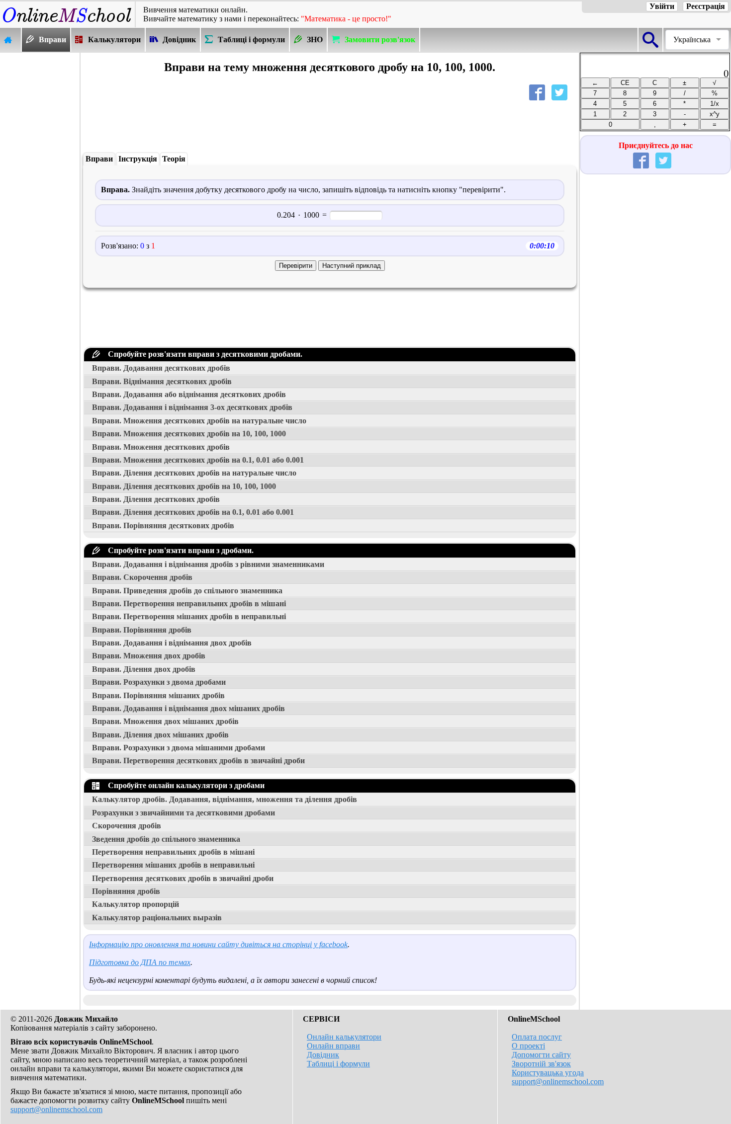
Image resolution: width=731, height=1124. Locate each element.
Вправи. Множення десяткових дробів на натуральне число (199, 420)
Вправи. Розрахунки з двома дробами (159, 682)
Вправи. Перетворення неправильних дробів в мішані (189, 603)
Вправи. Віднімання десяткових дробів (162, 381)
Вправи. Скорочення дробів (142, 577)
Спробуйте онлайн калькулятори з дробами (184, 785)
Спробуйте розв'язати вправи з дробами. (179, 550)
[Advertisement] (40, 202)
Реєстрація (705, 6)
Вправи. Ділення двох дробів (143, 669)
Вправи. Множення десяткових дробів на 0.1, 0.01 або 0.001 (198, 460)
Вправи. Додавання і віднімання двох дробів (172, 643)
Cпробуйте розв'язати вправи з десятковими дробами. (203, 354)
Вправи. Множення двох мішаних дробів (165, 721)
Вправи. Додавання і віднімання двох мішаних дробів (188, 708)
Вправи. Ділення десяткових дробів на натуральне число (194, 473)
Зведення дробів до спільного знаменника (166, 839)
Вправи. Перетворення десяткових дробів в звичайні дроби (198, 760)
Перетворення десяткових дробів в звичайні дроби (183, 878)
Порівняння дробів (126, 891)
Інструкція (137, 159)
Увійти (661, 6)
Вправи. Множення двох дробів (148, 655)
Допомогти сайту (541, 1054)
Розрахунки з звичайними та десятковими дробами (183, 812)
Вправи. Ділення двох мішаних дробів (160, 734)
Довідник (323, 1054)
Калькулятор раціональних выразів (157, 917)
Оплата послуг (537, 1037)
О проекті (528, 1046)
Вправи (99, 159)
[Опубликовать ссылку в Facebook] (539, 94)
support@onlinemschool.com (56, 1109)
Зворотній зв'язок (541, 1063)
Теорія (173, 159)
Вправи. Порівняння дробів (141, 630)
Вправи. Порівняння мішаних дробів (158, 695)
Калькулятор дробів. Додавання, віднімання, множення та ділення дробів (224, 799)
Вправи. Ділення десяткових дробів (156, 499)
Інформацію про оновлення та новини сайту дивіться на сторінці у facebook (218, 944)
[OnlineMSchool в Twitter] (665, 163)
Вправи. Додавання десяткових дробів (161, 368)
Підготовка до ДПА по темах (139, 962)
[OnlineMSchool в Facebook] (643, 163)
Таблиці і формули (338, 1063)
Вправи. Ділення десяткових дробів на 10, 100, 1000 (184, 486)
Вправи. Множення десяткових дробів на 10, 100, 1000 (189, 433)
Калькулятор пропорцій (135, 904)
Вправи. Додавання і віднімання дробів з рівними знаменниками (208, 564)
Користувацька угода (548, 1072)
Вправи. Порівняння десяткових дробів (163, 525)
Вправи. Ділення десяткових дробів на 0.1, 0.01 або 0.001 (193, 512)
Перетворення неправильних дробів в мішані (173, 852)
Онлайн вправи (333, 1046)
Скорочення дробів (126, 825)
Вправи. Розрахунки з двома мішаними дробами (178, 747)
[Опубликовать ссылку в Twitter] (561, 94)
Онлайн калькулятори (344, 1037)
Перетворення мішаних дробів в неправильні (173, 865)
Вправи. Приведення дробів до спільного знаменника (187, 590)
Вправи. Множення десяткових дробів (161, 447)
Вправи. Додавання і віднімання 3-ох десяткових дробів (192, 407)
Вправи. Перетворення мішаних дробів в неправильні (189, 616)
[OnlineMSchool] (67, 22)
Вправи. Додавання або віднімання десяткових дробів (189, 394)
